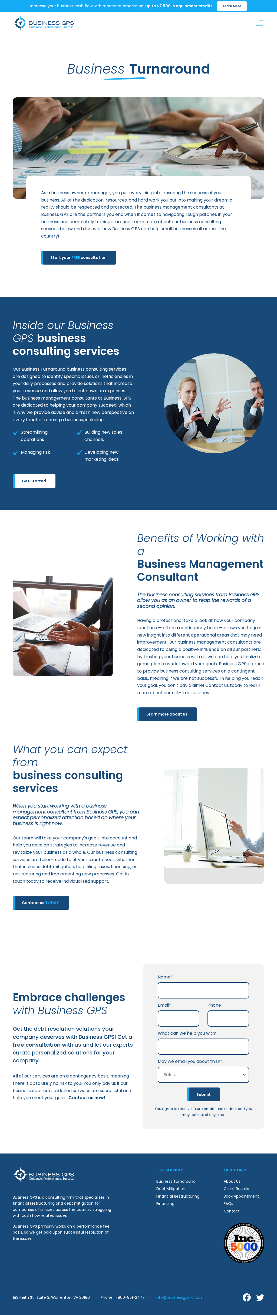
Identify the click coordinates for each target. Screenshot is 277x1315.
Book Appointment (241, 1196)
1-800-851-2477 (129, 1297)
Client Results (236, 1188)
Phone (214, 1005)
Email (164, 1005)
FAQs (228, 1203)
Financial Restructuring (177, 1196)
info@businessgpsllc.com (179, 1297)
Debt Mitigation (170, 1188)
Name (165, 977)
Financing (165, 1203)
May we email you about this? (190, 1061)
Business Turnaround (176, 1181)
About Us (232, 1181)
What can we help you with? (187, 1033)
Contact (232, 1211)
